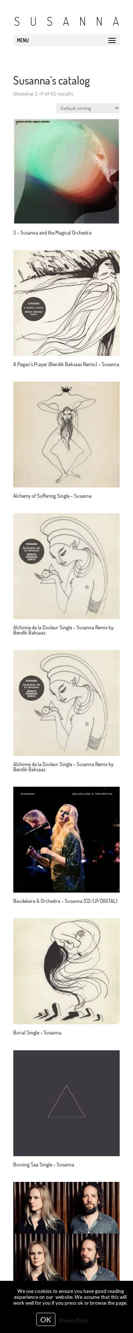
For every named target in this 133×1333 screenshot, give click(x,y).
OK (45, 1319)
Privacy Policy (74, 1320)
